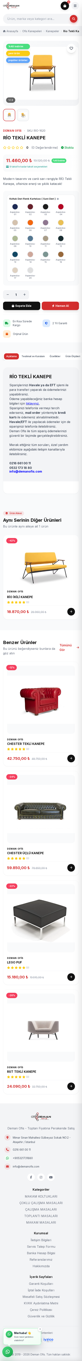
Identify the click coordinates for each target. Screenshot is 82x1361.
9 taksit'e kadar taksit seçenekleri (28, 166)
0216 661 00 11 (22, 1149)
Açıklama (11, 356)
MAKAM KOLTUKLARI (41, 1196)
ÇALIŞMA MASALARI (41, 1209)
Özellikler (55, 356)
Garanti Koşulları (41, 1284)
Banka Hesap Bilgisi (41, 1253)
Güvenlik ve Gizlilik (41, 1316)
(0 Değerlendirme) (44, 147)
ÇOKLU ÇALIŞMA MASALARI (41, 1203)
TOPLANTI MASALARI (41, 1216)
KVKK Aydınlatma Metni (41, 1303)
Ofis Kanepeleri (32, 31)
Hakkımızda (41, 1266)
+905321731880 (23, 1158)
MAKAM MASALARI (41, 1222)
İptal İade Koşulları (41, 1290)
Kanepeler (52, 31)
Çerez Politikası (41, 1310)
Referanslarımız (41, 1259)
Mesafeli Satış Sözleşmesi (41, 1297)
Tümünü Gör (65, 647)
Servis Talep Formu (41, 1246)
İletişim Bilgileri (41, 1240)
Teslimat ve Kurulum (33, 356)
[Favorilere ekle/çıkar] (71, 48)
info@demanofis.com (26, 1166)
